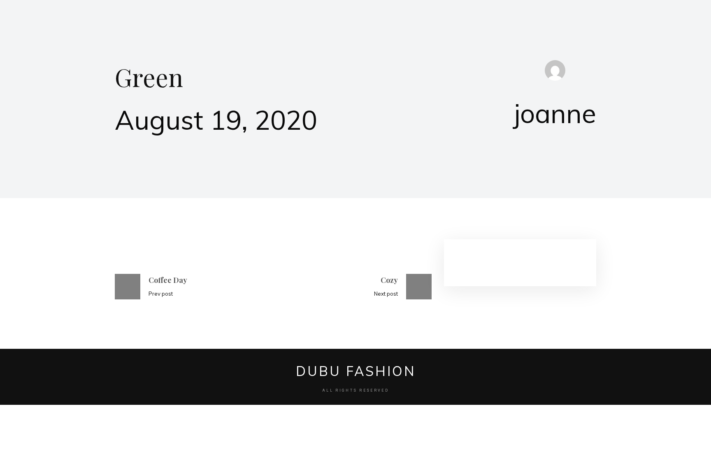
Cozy (389, 280)
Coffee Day (168, 280)
